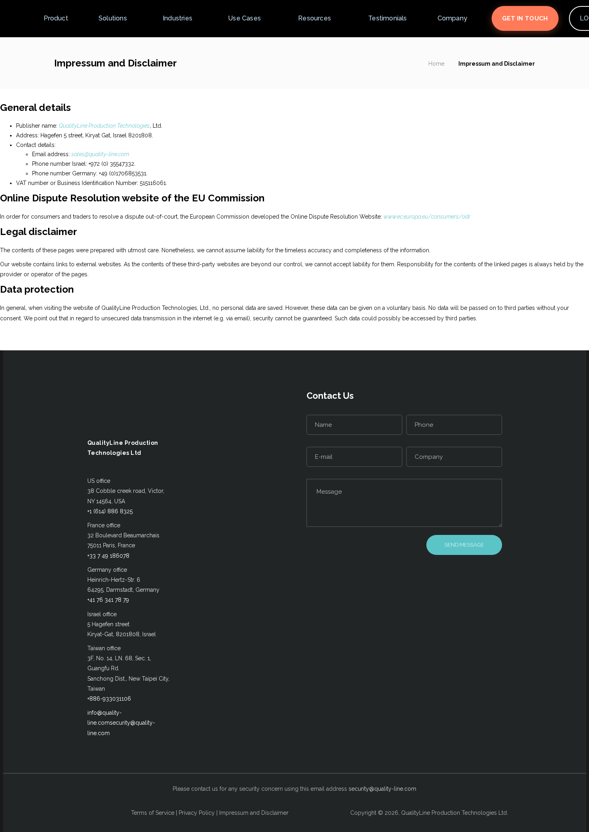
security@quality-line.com (382, 789)
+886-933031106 (109, 698)
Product (56, 18)
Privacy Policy (197, 813)
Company (452, 18)
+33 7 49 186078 (108, 556)
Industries (177, 18)
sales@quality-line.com (100, 154)
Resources (314, 18)
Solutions (113, 18)
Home (436, 63)
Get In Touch (525, 18)
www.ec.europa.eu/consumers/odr (426, 216)
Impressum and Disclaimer (253, 813)
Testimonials (387, 18)
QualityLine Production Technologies (104, 126)
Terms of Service (152, 813)
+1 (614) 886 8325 (110, 511)
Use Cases (244, 18)
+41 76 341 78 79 (108, 600)
